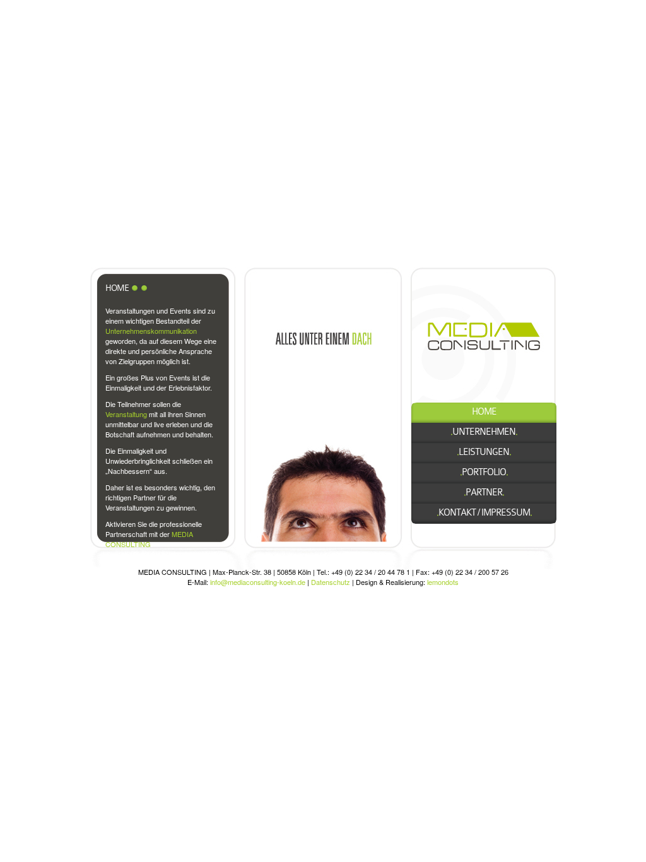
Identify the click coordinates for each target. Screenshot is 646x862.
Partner (484, 492)
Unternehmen (483, 432)
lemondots (443, 582)
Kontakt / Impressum (484, 512)
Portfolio (484, 472)
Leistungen (484, 452)
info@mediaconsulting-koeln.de (257, 582)
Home (484, 411)
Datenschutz (330, 582)
